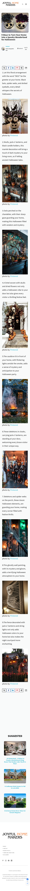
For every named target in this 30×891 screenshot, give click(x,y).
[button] (22, 4)
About (4, 846)
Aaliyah (8, 46)
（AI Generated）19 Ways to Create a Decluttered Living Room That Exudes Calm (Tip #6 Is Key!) (15, 761)
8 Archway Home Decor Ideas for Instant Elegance (15, 811)
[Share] (21, 68)
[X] (4, 68)
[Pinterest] (17, 68)
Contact (5, 848)
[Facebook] (8, 68)
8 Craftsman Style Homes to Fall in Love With (15, 787)
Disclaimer (6, 854)
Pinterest (14, 135)
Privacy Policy (6, 850)
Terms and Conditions (8, 852)
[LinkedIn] (13, 68)
